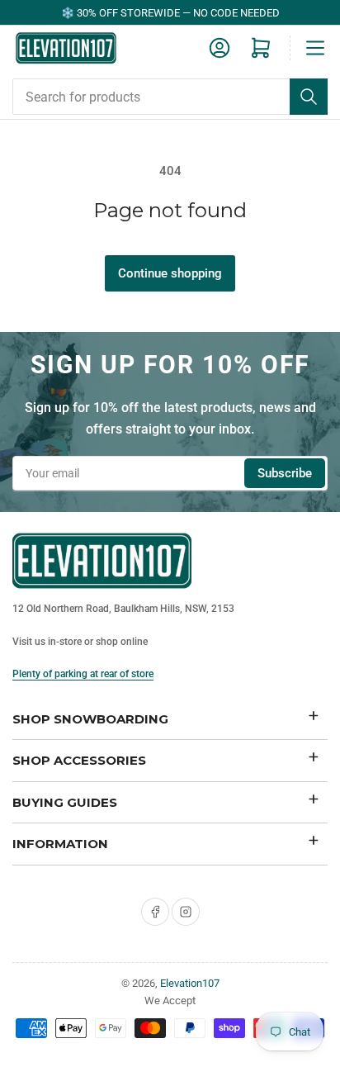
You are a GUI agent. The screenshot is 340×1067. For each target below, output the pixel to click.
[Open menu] (315, 48)
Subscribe (284, 473)
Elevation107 (190, 983)
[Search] (308, 96)
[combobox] (170, 96)
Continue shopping (170, 273)
